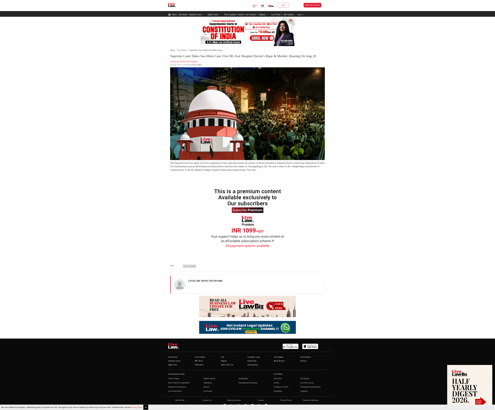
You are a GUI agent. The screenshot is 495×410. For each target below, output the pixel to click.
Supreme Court (195, 14)
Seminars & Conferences (177, 387)
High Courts (213, 14)
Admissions (207, 383)
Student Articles (209, 378)
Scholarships (243, 378)
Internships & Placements (248, 383)
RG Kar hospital (189, 266)
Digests (262, 14)
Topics (174, 14)
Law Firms (275, 14)
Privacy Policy (137, 407)
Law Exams (207, 391)
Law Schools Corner (176, 374)
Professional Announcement (310, 387)
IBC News (199, 361)
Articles (240, 14)
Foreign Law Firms (281, 387)
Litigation (304, 391)
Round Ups (252, 361)
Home (172, 50)
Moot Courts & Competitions (178, 383)
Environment (305, 357)
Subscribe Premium (312, 5)
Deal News (278, 378)
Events (276, 383)
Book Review (279, 361)
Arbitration (199, 365)
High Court (172, 365)
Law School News (175, 391)
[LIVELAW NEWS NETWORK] (179, 284)
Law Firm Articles (307, 383)
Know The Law (227, 365)
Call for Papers (173, 378)
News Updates (230, 14)
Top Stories (183, 14)
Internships (278, 391)
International (253, 365)
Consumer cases (254, 357)
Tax (222, 357)
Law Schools (250, 14)
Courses (206, 387)
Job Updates (289, 14)
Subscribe (248, 210)
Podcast (303, 361)
